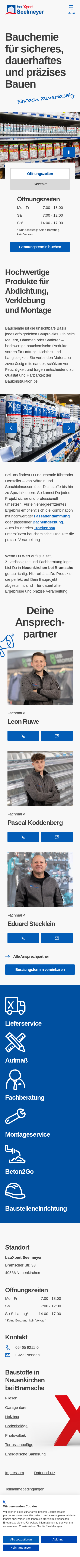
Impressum (14, 1472)
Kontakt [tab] (40, 184)
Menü (71, 13)
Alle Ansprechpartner (31, 956)
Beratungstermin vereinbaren (40, 969)
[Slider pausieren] (69, 152)
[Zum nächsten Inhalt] (69, 428)
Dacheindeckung (48, 522)
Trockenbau (44, 528)
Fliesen (11, 1398)
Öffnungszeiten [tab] (40, 173)
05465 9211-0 (27, 1347)
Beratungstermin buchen (40, 247)
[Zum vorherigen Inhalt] (11, 428)
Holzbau (12, 1416)
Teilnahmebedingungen (24, 1489)
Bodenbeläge (16, 1426)
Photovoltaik (15, 1435)
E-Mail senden (27, 1355)
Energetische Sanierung (25, 1454)
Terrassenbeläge (19, 1444)
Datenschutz (44, 1472)
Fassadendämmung (52, 516)
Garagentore (15, 1407)
